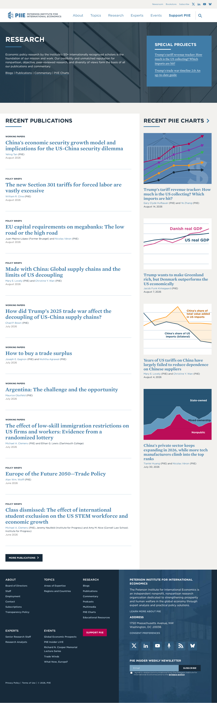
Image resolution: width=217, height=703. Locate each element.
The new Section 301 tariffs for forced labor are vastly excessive (63, 187)
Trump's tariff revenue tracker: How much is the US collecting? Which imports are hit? (178, 59)
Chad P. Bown (13, 322)
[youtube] (157, 646)
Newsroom (157, 4)
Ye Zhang (187, 203)
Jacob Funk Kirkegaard (158, 288)
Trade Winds (51, 656)
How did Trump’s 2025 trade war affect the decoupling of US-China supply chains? (58, 314)
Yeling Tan (11, 154)
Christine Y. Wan (183, 373)
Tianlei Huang (152, 463)
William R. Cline (15, 196)
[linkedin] (145, 646)
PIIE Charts (61, 73)
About (10, 579)
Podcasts (88, 601)
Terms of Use (28, 683)
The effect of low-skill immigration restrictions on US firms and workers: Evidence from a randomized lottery (67, 431)
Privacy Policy (12, 683)
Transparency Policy (17, 612)
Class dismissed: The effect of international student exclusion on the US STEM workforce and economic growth (66, 515)
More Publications (22, 557)
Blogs (9, 73)
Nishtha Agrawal (50, 359)
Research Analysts (16, 642)
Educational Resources (96, 617)
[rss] (180, 646)
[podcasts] (169, 646)
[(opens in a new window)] (193, 4)
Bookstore (171, 4)
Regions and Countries (57, 591)
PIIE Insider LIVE (53, 642)
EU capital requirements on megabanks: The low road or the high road (64, 229)
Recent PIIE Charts (175, 120)
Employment (12, 596)
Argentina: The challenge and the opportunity (61, 389)
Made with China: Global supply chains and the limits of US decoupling (63, 272)
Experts (11, 630)
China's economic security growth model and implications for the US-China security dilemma (64, 145)
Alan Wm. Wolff (15, 479)
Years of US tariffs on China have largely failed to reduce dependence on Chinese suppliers (176, 365)
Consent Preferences (145, 633)
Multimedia (89, 606)
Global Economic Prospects (60, 636)
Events (156, 15)
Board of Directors (16, 585)
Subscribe (184, 4)
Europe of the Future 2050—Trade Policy (55, 473)
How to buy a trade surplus (38, 353)
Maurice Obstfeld (15, 395)
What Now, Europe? (56, 661)
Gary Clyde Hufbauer (156, 203)
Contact (10, 601)
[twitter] (134, 646)
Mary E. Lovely (152, 373)
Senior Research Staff (18, 636)
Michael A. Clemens (17, 443)
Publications (24, 73)
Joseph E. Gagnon (16, 359)
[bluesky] (192, 646)
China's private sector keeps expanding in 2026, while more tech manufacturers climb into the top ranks (176, 452)
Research (91, 579)
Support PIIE (180, 15)
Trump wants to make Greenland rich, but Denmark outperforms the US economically (176, 279)
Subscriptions (13, 606)
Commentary (43, 73)
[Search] (199, 15)
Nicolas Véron (181, 463)
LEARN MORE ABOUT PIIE (145, 611)
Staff (8, 591)
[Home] (34, 15)
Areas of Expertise (55, 585)
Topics (49, 579)
